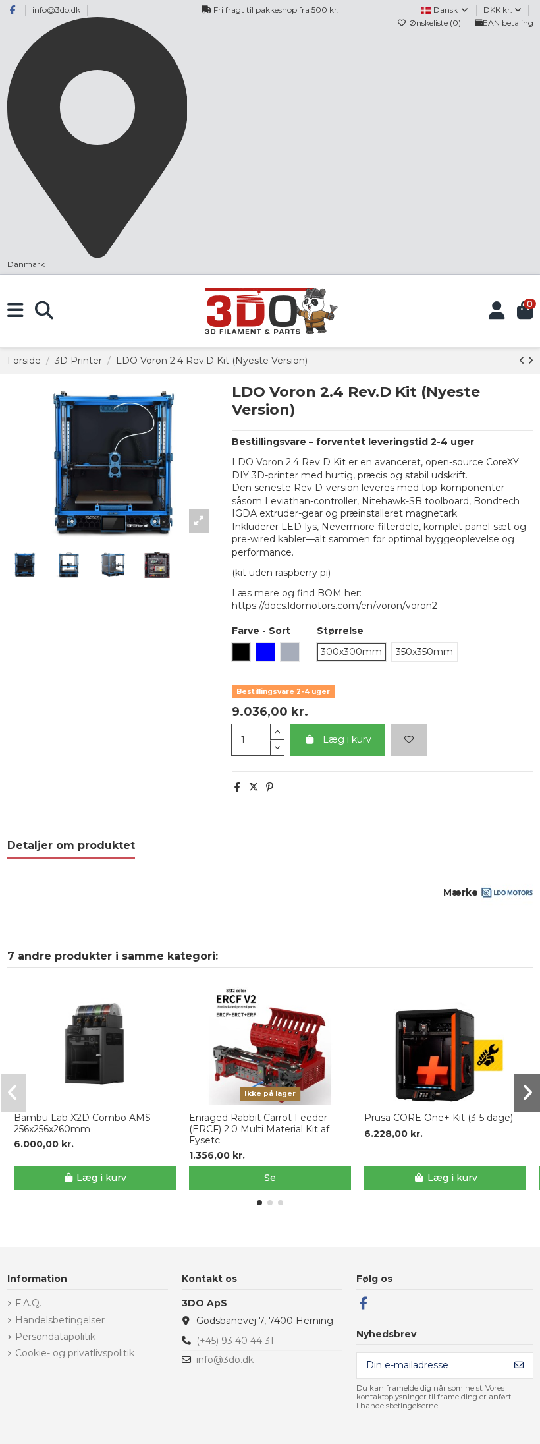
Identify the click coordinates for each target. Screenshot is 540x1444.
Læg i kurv (347, 739)
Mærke (460, 892)
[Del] (237, 787)
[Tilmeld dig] (519, 1365)
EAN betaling (508, 23)
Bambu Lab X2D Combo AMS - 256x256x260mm (85, 1123)
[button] (259, 1202)
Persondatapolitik (55, 1337)
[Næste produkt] (530, 360)
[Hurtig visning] (104, 1100)
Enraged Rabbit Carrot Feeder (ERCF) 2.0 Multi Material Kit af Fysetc (259, 1128)
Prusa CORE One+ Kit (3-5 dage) (438, 1118)
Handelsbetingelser (60, 1320)
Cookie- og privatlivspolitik (74, 1353)
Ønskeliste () (435, 23)
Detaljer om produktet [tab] (71, 845)
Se (270, 1178)
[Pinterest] (269, 787)
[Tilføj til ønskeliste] (409, 740)
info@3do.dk (56, 9)
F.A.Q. (28, 1303)
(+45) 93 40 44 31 (235, 1340)
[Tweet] (253, 787)
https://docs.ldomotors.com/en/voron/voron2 (334, 606)
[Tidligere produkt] (523, 360)
